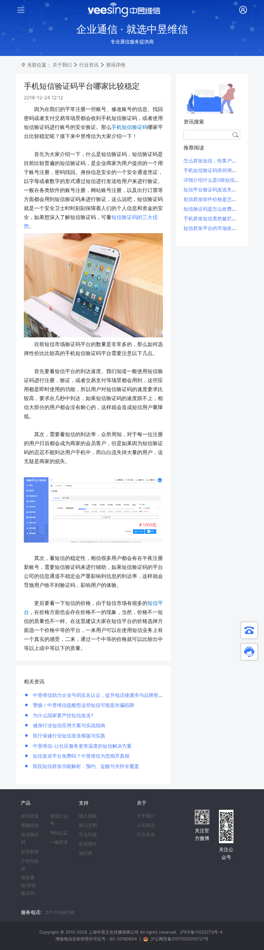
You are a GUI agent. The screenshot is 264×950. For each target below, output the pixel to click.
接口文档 (88, 825)
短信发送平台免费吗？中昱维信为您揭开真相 (80, 756)
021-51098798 (59, 912)
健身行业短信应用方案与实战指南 (68, 725)
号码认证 (59, 833)
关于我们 (62, 65)
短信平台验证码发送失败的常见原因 (222, 190)
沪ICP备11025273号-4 (201, 932)
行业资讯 (89, 65)
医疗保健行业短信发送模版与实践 (68, 736)
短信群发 (30, 815)
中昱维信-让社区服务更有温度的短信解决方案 (82, 746)
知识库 (85, 853)
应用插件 (88, 843)
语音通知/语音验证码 (28, 885)
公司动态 (146, 825)
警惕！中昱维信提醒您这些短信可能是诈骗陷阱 (83, 705)
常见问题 (88, 834)
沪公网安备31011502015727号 (180, 938)
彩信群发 (30, 851)
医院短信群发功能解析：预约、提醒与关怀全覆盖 (85, 766)
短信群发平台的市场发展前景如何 (220, 228)
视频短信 (30, 825)
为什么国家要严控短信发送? (62, 715)
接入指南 (88, 815)
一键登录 (59, 842)
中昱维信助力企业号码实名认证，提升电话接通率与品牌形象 (97, 695)
